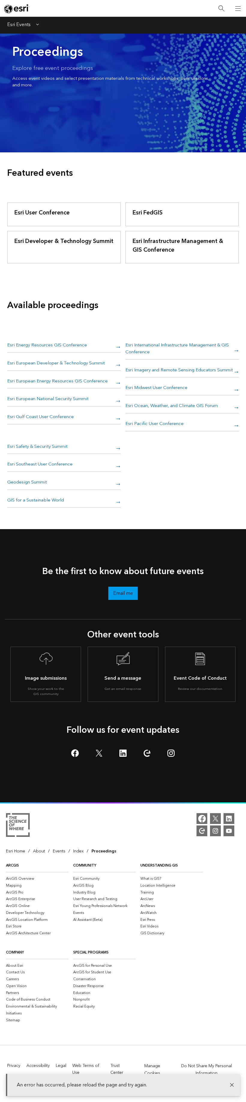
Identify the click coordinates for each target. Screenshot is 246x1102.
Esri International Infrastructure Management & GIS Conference (177, 349)
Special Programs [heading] (91, 952)
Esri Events (19, 25)
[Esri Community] (201, 830)
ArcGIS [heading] (12, 865)
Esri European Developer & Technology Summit (56, 363)
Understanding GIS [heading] (159, 865)
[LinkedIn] (229, 818)
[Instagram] (215, 830)
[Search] (221, 8)
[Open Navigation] (237, 8)
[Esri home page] (16, 8)
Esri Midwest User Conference (156, 388)
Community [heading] (84, 865)
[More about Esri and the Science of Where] (18, 826)
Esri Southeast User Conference (40, 464)
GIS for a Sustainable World (35, 500)
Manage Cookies (152, 1069)
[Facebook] (201, 818)
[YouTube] (229, 830)
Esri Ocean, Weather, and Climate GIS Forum (171, 406)
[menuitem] (37, 878)
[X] (215, 818)
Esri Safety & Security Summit (37, 447)
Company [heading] (15, 952)
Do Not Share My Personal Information (206, 1069)
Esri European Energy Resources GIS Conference (57, 381)
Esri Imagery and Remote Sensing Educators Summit (179, 370)
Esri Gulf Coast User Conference (40, 417)
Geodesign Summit (27, 482)
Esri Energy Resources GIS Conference (47, 345)
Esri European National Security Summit (47, 399)
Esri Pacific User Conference (154, 424)
